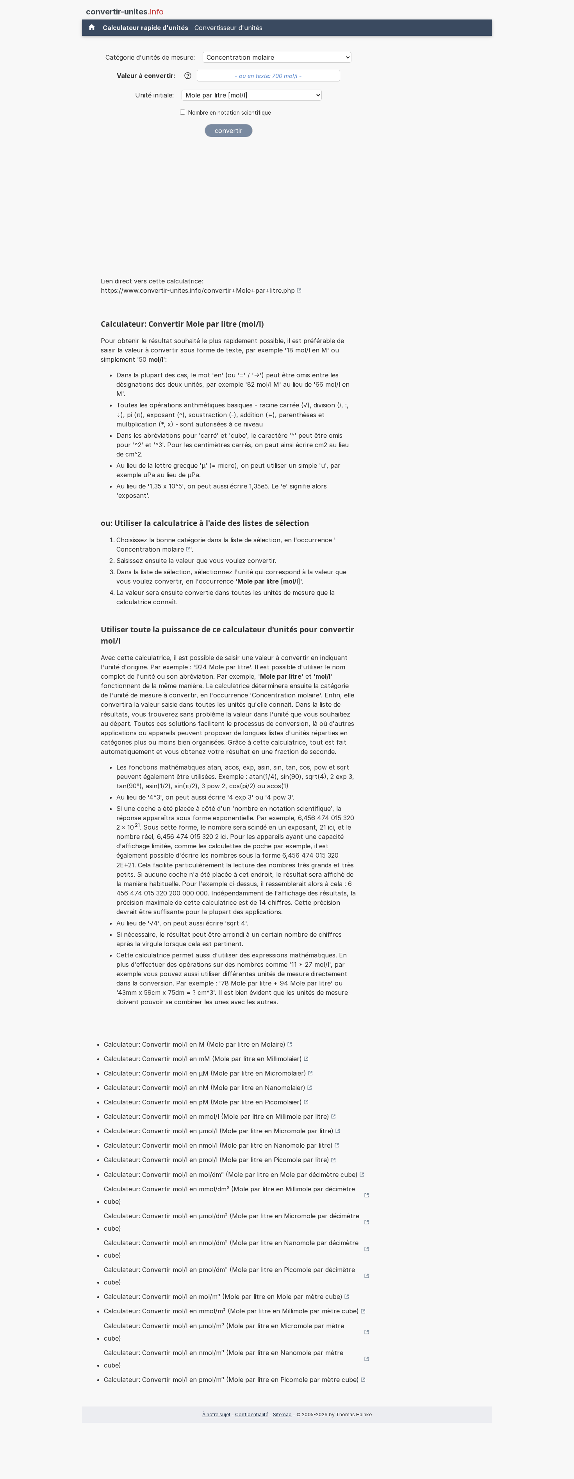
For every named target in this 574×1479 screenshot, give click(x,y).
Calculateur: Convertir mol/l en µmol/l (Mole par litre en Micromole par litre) (218, 1131)
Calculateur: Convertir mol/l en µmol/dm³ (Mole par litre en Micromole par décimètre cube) (231, 1222)
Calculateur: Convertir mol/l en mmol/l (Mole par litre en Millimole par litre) (216, 1116)
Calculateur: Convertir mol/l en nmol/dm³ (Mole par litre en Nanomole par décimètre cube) (231, 1249)
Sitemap (282, 1414)
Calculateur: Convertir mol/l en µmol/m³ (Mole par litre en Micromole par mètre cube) (224, 1332)
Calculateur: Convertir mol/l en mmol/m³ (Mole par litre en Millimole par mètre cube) (231, 1311)
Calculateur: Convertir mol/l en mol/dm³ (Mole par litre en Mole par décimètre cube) (231, 1174)
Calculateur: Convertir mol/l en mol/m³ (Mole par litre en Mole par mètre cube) (223, 1296)
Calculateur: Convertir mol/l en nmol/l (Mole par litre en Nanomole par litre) (218, 1145)
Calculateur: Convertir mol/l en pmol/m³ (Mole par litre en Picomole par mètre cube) (231, 1379)
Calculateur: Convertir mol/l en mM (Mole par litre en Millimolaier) (203, 1059)
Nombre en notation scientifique (229, 113)
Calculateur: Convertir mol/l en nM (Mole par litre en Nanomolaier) (204, 1088)
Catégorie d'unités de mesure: (150, 57)
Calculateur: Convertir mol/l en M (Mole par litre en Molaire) (194, 1044)
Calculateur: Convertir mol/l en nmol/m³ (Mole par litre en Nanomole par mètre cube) (223, 1359)
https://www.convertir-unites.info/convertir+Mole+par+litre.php (198, 290)
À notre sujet (216, 1414)
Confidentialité (251, 1414)
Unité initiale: (155, 95)
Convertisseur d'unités (228, 28)
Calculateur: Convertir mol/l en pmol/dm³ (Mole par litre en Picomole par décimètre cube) (229, 1276)
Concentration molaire (150, 549)
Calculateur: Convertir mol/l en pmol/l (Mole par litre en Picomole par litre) (216, 1160)
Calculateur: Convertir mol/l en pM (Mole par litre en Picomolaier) (203, 1102)
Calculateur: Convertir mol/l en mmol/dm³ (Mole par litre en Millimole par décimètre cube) (229, 1195)
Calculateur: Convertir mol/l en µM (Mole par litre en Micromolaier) (205, 1073)
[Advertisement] (228, 202)
